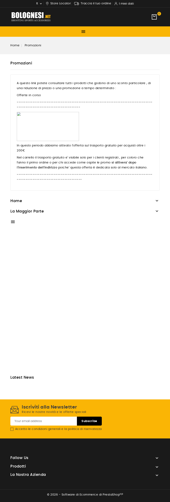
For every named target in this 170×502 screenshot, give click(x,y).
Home (16, 201)
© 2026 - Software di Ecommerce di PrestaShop (85, 494)
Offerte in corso (29, 95)
